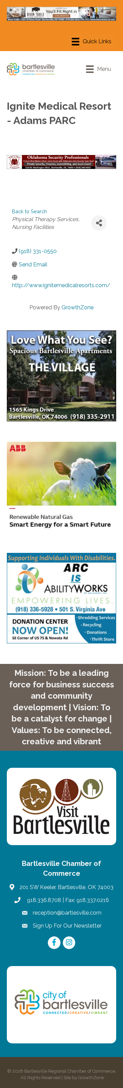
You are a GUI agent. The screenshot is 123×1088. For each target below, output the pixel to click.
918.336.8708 (43, 900)
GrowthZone (78, 307)
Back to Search (29, 211)
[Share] (99, 223)
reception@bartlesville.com (67, 913)
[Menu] (91, 41)
